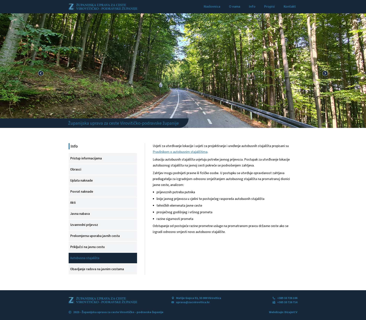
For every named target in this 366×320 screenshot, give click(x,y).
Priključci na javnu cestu (87, 247)
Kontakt (290, 7)
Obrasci (75, 169)
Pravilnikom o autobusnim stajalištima (180, 151)
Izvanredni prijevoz (84, 224)
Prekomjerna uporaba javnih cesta (95, 236)
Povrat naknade (81, 191)
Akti (73, 202)
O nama (234, 7)
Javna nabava (80, 213)
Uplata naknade (81, 180)
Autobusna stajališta (84, 258)
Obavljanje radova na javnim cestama (97, 269)
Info (252, 7)
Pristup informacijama (86, 158)
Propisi (269, 7)
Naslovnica (212, 7)
